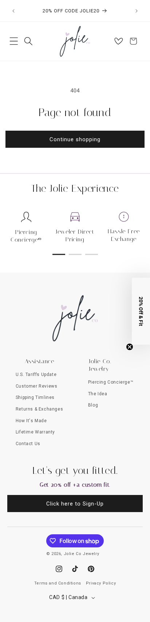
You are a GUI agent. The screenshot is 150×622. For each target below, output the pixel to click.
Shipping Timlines (35, 397)
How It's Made (31, 420)
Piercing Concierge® (26, 236)
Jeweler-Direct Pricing (75, 235)
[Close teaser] (129, 346)
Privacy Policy (101, 583)
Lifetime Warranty (35, 432)
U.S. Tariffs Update (36, 374)
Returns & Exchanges (39, 409)
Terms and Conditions (57, 583)
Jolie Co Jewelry (81, 553)
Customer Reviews (37, 386)
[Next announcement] (137, 11)
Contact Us (28, 443)
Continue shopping (75, 139)
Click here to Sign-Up (75, 503)
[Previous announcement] (13, 11)
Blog (93, 405)
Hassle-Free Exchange (124, 235)
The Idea (97, 393)
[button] (14, 41)
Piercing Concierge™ (110, 382)
